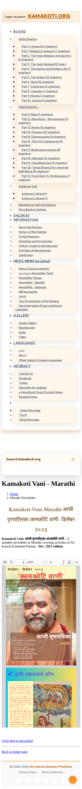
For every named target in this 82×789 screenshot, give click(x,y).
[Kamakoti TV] (54, 780)
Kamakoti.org (49, 16)
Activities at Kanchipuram (35, 250)
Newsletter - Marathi (32, 282)
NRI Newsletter (28, 291)
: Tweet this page (30, 410)
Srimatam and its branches (35, 241)
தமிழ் (22, 350)
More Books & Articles (32, 209)
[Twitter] (27, 780)
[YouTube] (45, 780)
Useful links (26, 255)
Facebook (25, 378)
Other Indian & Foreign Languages (40, 360)
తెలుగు (22, 355)
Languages (24, 343)
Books (19, 31)
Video (22, 337)
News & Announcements (34, 268)
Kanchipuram (27, 327)
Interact (22, 366)
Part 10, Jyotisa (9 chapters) (39, 100)
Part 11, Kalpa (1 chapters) (37, 114)
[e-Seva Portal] (63, 780)
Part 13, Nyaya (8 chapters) (39, 127)
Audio (22, 332)
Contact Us (26, 373)
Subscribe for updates (33, 387)
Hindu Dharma (28, 39)
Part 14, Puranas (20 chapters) (41, 132)
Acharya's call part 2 (35, 198)
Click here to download (17, 741)
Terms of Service (52, 772)
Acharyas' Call (28, 186)
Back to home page (14, 752)
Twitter (23, 383)
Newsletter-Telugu (30, 278)
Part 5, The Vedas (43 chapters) (42, 77)
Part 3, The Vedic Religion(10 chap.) (44, 64)
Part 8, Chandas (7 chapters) (40, 91)
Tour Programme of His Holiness (39, 301)
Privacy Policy (28, 772)
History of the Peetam (33, 232)
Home (14, 494)
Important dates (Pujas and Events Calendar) (38, 307)
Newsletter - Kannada (32, 287)
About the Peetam (30, 227)
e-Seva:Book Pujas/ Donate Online (41, 392)
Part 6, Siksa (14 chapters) (38, 82)
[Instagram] (36, 780)
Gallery (21, 315)
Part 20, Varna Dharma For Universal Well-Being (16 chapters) (43, 169)
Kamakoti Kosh (28, 397)
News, (31, 261)
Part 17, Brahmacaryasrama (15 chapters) (39, 151)
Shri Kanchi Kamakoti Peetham (50, 767)
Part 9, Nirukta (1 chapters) (38, 95)
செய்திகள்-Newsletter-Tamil (36, 273)
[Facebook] (18, 780)
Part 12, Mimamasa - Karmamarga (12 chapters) (43, 120)
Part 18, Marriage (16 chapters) (41, 158)
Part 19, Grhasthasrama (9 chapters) (44, 163)
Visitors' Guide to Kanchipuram (38, 245)
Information (25, 220)
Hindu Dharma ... (29, 107)
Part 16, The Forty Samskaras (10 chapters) (40, 143)
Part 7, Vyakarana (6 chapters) (41, 86)
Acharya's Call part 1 (34, 193)
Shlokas (21, 215)
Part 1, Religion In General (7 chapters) (46, 51)
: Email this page (29, 419)
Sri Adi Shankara (29, 236)
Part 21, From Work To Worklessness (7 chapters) (44, 177)
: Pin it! (23, 415)
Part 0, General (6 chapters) (39, 46)
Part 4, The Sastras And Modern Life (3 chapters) (44, 70)
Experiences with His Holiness (37, 205)
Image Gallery (28, 323)
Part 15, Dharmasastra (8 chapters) (44, 136)
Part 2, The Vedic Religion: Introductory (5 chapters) (44, 57)
